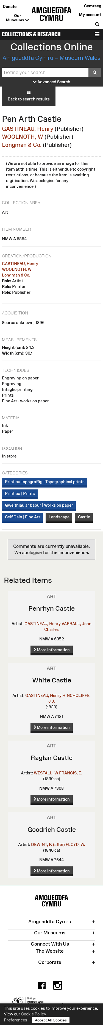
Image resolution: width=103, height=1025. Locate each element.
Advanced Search (53, 81)
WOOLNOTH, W (22, 136)
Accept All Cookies (51, 1020)
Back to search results (29, 99)
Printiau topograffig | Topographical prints (45, 481)
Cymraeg (92, 6)
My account (90, 14)
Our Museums (15, 17)
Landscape (59, 517)
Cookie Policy (33, 1014)
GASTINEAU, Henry (27, 129)
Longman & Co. (21, 145)
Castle (84, 517)
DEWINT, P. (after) (48, 844)
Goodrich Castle (51, 829)
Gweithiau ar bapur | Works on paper (39, 505)
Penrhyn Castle (51, 608)
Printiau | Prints (20, 493)
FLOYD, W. (75, 844)
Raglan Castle (51, 757)
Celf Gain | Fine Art (22, 517)
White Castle (51, 680)
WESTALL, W (46, 773)
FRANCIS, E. (70, 773)
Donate (9, 6)
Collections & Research (31, 34)
